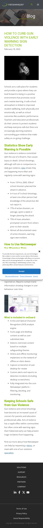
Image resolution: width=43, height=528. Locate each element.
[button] (39, 251)
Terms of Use (21, 508)
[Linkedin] (15, 492)
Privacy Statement (26, 276)
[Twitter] (23, 492)
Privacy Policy (21, 513)
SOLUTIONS (21, 467)
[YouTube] (28, 492)
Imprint (35, 276)
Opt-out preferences (12, 276)
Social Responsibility (21, 518)
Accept (21, 271)
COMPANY (21, 486)
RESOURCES (21, 477)
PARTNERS (21, 482)
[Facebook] (19, 492)
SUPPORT (21, 472)
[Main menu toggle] (38, 4)
